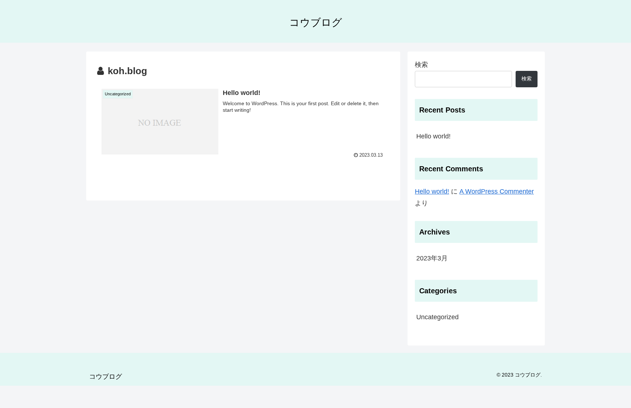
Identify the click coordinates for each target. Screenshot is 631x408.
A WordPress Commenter (496, 191)
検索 (421, 64)
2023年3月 (432, 258)
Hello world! (433, 136)
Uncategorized (437, 317)
